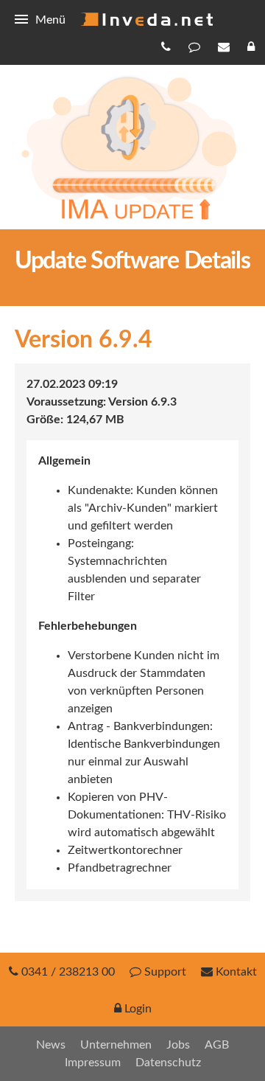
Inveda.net (146, 19)
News (51, 1045)
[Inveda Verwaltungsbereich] (252, 46)
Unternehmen (116, 1045)
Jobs (178, 1045)
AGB (217, 1045)
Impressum (93, 1062)
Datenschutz (168, 1062)
